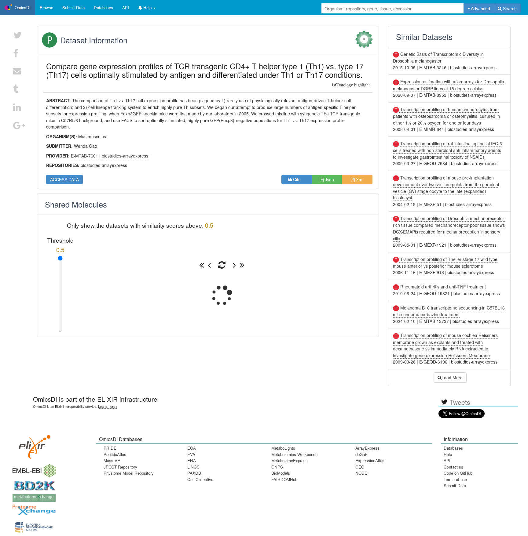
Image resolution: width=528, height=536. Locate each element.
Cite (299, 179)
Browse (46, 7)
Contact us (453, 467)
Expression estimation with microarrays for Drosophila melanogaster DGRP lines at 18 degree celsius (448, 84)
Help (448, 454)
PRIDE (110, 448)
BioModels (280, 473)
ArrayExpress (367, 448)
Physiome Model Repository (129, 473)
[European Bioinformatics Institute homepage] (33, 469)
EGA (191, 448)
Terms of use (455, 479)
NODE (361, 473)
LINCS (193, 467)
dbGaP (361, 454)
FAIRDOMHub (284, 479)
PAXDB (194, 473)
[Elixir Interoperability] (33, 444)
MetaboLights (283, 448)
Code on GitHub (458, 473)
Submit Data (455, 485)
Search (509, 8)
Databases (103, 7)
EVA (191, 454)
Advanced (480, 8)
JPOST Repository (120, 467)
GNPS (277, 467)
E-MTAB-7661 (84, 156)
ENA (191, 460)
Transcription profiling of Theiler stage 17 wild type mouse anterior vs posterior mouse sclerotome (445, 262)
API (447, 460)
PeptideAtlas (115, 454)
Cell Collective (200, 479)
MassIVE (112, 460)
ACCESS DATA (64, 179)
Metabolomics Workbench (294, 454)
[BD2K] (33, 484)
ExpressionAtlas (369, 460)
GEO (359, 467)
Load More (452, 377)
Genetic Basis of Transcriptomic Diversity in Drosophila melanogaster (438, 57)
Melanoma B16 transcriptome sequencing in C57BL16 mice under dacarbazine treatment (449, 311)
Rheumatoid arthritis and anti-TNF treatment (442, 287)
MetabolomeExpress (289, 460)
